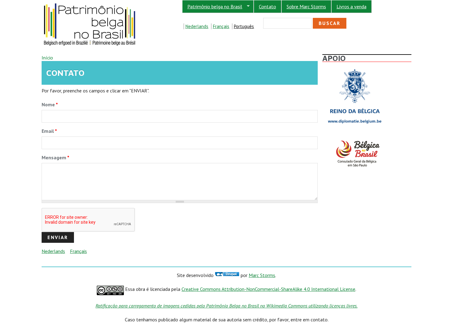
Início (47, 58)
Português (244, 26)
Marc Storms (262, 275)
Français (221, 26)
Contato (267, 6)
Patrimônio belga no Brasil (212, 6)
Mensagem (55, 157)
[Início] (90, 3)
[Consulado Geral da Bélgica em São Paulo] (354, 140)
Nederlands (196, 26)
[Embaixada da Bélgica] (354, 67)
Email (49, 131)
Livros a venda (351, 6)
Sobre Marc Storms (306, 6)
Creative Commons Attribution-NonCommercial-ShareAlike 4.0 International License (268, 289)
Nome (50, 104)
